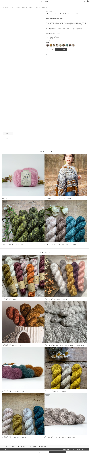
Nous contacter (10, 446)
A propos (22, 446)
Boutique (5, 7)
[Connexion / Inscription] (84, 2)
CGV (85, 449)
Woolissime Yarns (16, 7)
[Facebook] (3, 450)
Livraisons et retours (66, 449)
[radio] (47, 45)
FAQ (82, 449)
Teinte (47, 42)
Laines (9, 7)
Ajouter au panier (61, 49)
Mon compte (32, 446)
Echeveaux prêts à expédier (27, 7)
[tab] (8, 133)
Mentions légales (76, 449)
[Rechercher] (5, 2)
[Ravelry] (5, 450)
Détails (8, 133)
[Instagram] (7, 450)
